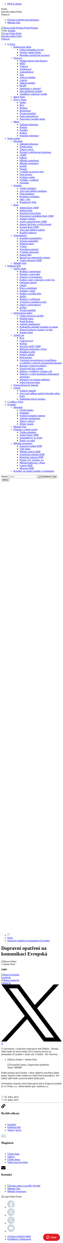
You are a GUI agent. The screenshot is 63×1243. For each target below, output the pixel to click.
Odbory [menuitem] (23, 157)
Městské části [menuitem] (19, 263)
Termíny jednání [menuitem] (27, 218)
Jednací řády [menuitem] (26, 254)
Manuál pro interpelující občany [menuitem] (35, 257)
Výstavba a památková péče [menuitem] (33, 302)
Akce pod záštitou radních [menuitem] (32, 230)
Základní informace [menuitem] (29, 124)
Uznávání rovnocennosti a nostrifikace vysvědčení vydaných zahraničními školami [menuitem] (41, 361)
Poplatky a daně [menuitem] (27, 291)
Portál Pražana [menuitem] (26, 321)
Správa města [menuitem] (13, 138)
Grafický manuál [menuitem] (28, 390)
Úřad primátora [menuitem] (27, 194)
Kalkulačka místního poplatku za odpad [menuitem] (39, 327)
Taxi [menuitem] (22, 74)
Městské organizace (16, 1191)
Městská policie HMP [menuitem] (30, 451)
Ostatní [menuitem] (23, 285)
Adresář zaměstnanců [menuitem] (30, 324)
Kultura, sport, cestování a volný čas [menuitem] (37, 279)
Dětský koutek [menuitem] (27, 424)
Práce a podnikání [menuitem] (28, 288)
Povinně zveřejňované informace (23, 19)
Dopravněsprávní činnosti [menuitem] (25, 385)
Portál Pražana (31, 27)
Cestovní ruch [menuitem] (26, 340)
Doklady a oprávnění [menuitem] (30, 274)
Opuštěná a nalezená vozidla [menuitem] (33, 94)
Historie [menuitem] (23, 127)
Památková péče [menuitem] (27, 352)
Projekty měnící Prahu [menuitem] (30, 52)
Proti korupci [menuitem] (26, 174)
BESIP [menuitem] (23, 85)
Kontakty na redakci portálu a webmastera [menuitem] (33, 471)
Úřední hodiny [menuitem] (27, 410)
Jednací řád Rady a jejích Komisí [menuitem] (35, 224)
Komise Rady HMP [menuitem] (29, 227)
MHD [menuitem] (22, 63)
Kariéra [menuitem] (23, 166)
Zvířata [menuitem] (23, 307)
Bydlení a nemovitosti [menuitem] (30, 271)
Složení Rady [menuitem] (26, 210)
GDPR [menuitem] (23, 155)
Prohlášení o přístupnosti (19, 1239)
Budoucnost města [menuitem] (22, 47)
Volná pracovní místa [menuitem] (30, 382)
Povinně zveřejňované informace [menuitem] (35, 152)
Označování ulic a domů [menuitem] (31, 368)
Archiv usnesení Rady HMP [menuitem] (33, 221)
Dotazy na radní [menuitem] (27, 440)
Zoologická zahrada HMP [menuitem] (32, 454)
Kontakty (11, 1124)
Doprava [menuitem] (17, 58)
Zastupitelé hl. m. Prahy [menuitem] (31, 437)
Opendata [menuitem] (24, 182)
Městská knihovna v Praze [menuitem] (32, 462)
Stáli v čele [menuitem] (25, 199)
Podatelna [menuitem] (24, 413)
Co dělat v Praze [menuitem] (15, 401)
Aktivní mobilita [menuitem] (27, 77)
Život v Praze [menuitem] (19, 99)
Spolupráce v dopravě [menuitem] (30, 88)
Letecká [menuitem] (23, 80)
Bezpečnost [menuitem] (25, 110)
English (11, 30)
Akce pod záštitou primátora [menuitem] (33, 191)
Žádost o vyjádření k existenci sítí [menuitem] (36, 371)
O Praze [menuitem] (11, 44)
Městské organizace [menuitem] (29, 163)
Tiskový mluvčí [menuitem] (27, 421)
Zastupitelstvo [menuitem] (20, 235)
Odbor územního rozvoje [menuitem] (32, 49)
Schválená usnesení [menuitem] (29, 249)
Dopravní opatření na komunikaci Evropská (28, 940)
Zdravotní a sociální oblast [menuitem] (32, 119)
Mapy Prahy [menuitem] (19, 96)
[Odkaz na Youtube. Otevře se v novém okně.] (11, 1231)
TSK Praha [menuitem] (25, 449)
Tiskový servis (14, 1130)
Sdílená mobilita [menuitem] (27, 83)
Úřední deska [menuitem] (26, 146)
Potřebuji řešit (14, 1127)
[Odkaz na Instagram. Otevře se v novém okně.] (11, 1215)
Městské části (13, 22)
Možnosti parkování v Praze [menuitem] (33, 349)
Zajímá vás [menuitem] (18, 335)
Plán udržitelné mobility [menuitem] (31, 91)
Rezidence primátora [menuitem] (29, 196)
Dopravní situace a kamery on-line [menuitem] (36, 329)
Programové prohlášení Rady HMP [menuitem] (37, 216)
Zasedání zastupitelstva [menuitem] (31, 238)
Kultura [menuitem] (23, 133)
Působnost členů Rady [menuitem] (30, 213)
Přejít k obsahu (14, 3)
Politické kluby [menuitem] (27, 243)
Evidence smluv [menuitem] (27, 177)
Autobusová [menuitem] (25, 69)
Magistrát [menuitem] (17, 141)
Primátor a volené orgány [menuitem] (25, 429)
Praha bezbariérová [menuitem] (29, 116)
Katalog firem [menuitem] (26, 332)
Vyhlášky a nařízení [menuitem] (29, 180)
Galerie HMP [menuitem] (26, 465)
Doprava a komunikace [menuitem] (31, 277)
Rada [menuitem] (16, 205)
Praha (10, 938)
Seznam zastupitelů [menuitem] (29, 241)
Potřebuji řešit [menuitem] (14, 266)
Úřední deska (13, 1159)
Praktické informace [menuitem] (29, 135)
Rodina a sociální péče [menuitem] (30, 293)
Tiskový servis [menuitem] (26, 149)
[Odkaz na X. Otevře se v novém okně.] (11, 1223)
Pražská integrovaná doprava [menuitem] (33, 60)
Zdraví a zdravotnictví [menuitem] (30, 304)
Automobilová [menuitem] (26, 72)
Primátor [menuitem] (17, 185)
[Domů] (8, 935)
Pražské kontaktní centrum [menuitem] (32, 415)
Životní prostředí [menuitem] (28, 113)
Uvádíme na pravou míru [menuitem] (32, 171)
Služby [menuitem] (23, 102)
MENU (5, 480)
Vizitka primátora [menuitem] (28, 188)
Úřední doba (13, 1154)
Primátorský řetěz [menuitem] (28, 202)
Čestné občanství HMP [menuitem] (31, 260)
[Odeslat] (47, 476)
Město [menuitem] (16, 121)
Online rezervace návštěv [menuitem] (32, 315)
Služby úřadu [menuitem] (19, 268)
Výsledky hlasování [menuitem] (29, 252)
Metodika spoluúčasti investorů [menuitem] (35, 55)
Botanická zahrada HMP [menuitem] (31, 457)
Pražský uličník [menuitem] (27, 354)
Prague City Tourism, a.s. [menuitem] (32, 460)
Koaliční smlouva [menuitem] (28, 232)
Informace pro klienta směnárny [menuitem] (35, 379)
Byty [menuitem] (22, 105)
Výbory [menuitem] (23, 246)
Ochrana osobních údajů (19, 1236)
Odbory (11, 1156)
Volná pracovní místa (17, 1162)
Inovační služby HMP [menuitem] (30, 346)
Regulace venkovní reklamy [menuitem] (33, 365)
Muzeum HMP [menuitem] (27, 468)
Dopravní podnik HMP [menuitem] (31, 446)
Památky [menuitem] (24, 130)
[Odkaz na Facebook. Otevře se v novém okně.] (11, 1207)
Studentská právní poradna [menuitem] (32, 399)
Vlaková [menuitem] (24, 66)
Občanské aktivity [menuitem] (28, 282)
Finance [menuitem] (23, 169)
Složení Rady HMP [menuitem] (29, 435)
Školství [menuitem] (23, 108)
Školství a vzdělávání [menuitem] (30, 299)
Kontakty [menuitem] (11, 404)
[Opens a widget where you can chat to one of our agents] (51, 1237)
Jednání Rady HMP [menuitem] (29, 207)
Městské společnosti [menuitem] (29, 160)
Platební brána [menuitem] (26, 318)
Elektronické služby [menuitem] (23, 313)
